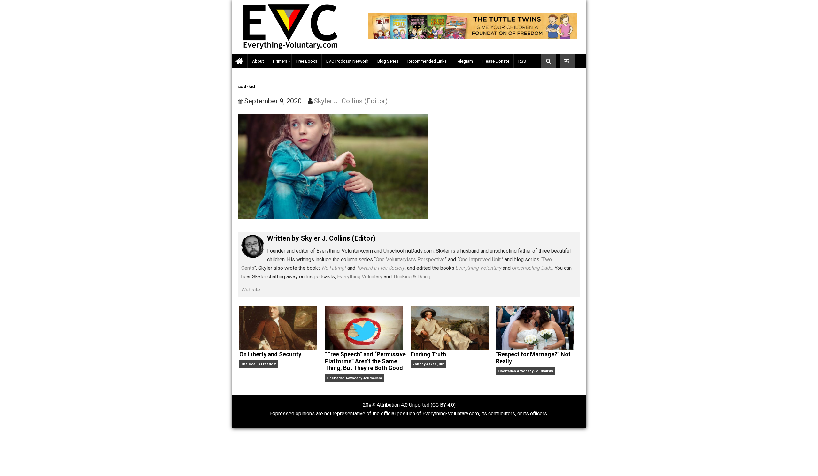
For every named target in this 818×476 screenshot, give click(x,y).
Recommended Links (427, 61)
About (258, 61)
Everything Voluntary (359, 277)
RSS (522, 61)
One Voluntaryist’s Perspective (410, 259)
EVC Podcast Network (347, 61)
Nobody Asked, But (428, 364)
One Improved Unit (480, 259)
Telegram (464, 61)
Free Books (306, 61)
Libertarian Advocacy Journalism (354, 378)
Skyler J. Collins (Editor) (351, 101)
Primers (280, 61)
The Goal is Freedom (258, 364)
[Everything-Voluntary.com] (240, 61)
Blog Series (387, 61)
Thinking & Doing (411, 277)
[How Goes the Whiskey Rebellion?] (567, 61)
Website (250, 290)
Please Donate (495, 61)
